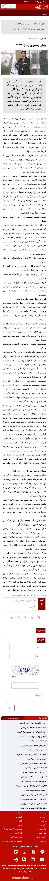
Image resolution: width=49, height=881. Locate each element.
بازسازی (13, 676)
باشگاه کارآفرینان (41, 837)
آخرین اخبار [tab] (43, 718)
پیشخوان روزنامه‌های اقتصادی (12, 841)
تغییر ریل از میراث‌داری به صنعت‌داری (32, 799)
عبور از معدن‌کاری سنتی (37, 750)
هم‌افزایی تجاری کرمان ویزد (36, 759)
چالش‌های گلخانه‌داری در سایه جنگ (33, 808)
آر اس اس (43, 825)
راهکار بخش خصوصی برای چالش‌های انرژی (31, 754)
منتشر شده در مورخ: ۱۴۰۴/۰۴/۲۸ (33, 29)
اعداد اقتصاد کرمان (16, 837)
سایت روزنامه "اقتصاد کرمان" (13, 829)
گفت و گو (19, 817)
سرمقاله (19, 813)
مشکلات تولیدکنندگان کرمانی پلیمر (33, 803)
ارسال (10, 708)
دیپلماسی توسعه (18, 600)
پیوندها (44, 821)
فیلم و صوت (42, 833)
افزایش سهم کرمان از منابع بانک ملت (33, 736)
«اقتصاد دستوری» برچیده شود (35, 767)
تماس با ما (43, 817)
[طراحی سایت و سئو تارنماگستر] (17, 878)
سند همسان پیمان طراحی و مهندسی (33, 763)
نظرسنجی (43, 841)
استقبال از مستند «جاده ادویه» (35, 790)
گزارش (20, 821)
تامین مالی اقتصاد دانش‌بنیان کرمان (33, 745)
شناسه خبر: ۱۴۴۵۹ (23, 24)
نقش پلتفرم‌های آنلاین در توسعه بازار (33, 794)
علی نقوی (33, 607)
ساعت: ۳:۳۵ (15, 29)
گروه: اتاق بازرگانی (38, 24)
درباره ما (43, 813)
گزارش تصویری (41, 829)
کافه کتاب (18, 833)
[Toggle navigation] (44, 13)
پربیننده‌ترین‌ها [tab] (13, 718)
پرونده (20, 825)
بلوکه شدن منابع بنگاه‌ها (38, 741)
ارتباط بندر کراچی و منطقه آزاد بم (34, 772)
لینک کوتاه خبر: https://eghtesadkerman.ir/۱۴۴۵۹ (28, 595)
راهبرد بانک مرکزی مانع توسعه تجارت (33, 723)
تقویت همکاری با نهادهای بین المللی (33, 727)
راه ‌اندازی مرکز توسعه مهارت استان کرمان (31, 732)
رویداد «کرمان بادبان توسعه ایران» (34, 781)
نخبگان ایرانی (31, 600)
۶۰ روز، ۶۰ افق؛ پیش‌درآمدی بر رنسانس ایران (31, 785)
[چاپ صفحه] (38, 618)
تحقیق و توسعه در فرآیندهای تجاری (33, 776)
